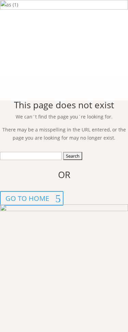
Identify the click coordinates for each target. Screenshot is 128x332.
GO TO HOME (27, 198)
